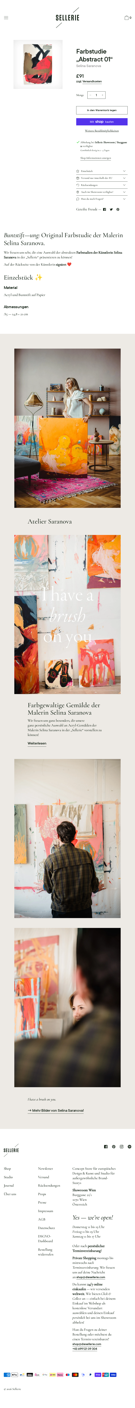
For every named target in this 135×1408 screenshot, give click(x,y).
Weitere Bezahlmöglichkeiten (102, 130)
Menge (80, 95)
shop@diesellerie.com (90, 1277)
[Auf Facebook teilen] (104, 209)
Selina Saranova (88, 65)
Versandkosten (92, 81)
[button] (127, 18)
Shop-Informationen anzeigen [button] (95, 158)
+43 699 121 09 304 (84, 1349)
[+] (102, 95)
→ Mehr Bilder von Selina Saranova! (56, 1110)
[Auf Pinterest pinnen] (118, 209)
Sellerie (16, 1389)
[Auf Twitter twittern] (111, 209)
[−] (90, 95)
